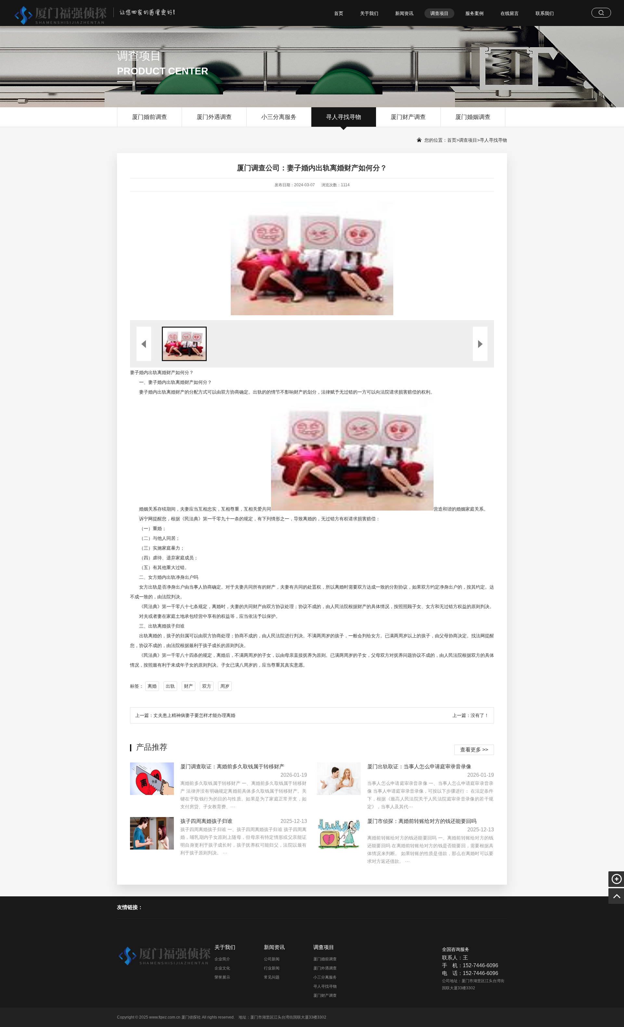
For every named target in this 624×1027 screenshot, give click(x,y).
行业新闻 (272, 968)
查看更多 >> (474, 749)
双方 (206, 686)
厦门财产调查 (408, 117)
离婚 (152, 686)
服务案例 (474, 13)
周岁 (224, 686)
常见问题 (272, 977)
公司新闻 (272, 959)
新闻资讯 (404, 13)
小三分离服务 (278, 117)
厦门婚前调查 (149, 117)
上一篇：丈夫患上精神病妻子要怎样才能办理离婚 (185, 715)
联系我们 (545, 13)
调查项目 (439, 13)
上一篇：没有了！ (470, 715)
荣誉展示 (222, 977)
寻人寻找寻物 (343, 117)
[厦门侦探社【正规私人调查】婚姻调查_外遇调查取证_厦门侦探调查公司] (88, 13)
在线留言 (509, 13)
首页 (338, 13)
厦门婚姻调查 (472, 117)
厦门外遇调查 (214, 117)
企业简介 (222, 959)
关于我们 (369, 13)
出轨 (170, 686)
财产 (188, 686)
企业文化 (222, 968)
